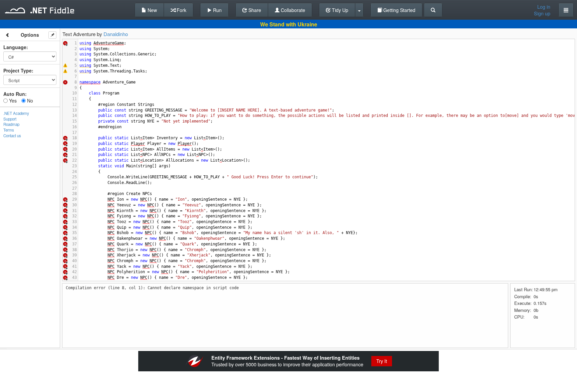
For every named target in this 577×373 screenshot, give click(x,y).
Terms (8, 130)
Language (14, 47)
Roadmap (11, 124)
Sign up (542, 13)
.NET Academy (16, 113)
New (151, 10)
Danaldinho (116, 33)
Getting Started (398, 10)
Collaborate (292, 10)
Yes (12, 100)
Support (9, 119)
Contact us (12, 135)
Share (254, 10)
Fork (180, 10)
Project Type (17, 70)
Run (217, 10)
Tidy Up (339, 10)
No (29, 100)
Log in (543, 6)
